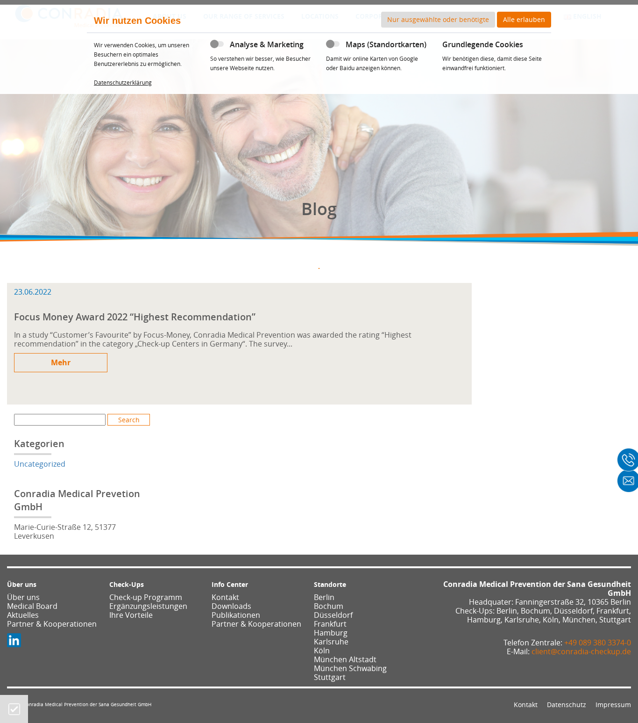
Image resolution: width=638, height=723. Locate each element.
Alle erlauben (524, 19)
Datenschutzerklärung (123, 82)
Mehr (61, 362)
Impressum (613, 704)
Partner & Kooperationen (52, 624)
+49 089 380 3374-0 (597, 642)
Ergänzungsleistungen (148, 606)
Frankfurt (330, 624)
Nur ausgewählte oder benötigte (438, 19)
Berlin (324, 597)
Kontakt (225, 597)
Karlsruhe (331, 641)
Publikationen (236, 615)
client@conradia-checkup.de (581, 651)
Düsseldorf (333, 615)
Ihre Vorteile (131, 615)
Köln (322, 650)
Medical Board (32, 606)
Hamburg (330, 633)
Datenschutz (566, 704)
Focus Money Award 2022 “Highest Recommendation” (134, 317)
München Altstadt (345, 659)
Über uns (23, 597)
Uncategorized (39, 464)
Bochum (328, 606)
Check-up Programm (145, 597)
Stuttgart (330, 677)
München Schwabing (350, 668)
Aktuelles (23, 615)
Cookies (14, 709)
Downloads (231, 606)
